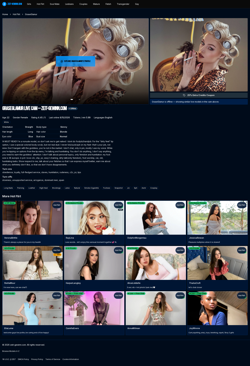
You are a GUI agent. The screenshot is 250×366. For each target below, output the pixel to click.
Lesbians (69, 4)
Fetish (108, 4)
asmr (144, 188)
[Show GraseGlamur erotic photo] (72, 99)
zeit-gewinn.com (13, 4)
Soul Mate (54, 4)
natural (77, 188)
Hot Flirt (40, 4)
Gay (137, 4)
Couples (83, 4)
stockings (56, 188)
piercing (20, 188)
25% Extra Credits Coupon (202, 96)
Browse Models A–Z (10, 351)
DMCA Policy (23, 359)
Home (5, 14)
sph (135, 188)
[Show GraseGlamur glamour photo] (79, 99)
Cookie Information (70, 359)
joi (128, 188)
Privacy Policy (37, 359)
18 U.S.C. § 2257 (9, 359)
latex (67, 188)
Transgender (123, 4)
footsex (106, 188)
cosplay (153, 188)
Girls (29, 4)
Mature (96, 4)
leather (32, 188)
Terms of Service (52, 359)
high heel (43, 188)
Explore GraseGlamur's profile (77, 62)
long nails (8, 188)
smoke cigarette (91, 188)
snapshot (119, 188)
